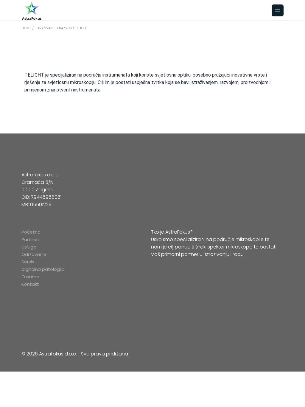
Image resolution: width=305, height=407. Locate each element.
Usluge (28, 247)
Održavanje (33, 254)
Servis (27, 262)
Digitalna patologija (43, 269)
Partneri (30, 239)
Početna (31, 232)
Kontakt (30, 284)
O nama (30, 277)
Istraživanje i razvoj (53, 28)
